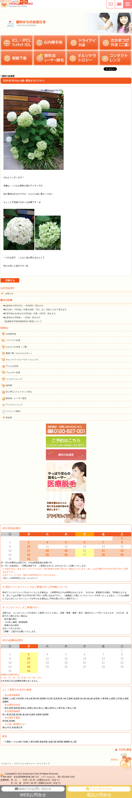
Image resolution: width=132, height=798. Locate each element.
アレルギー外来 (13, 372)
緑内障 (9, 385)
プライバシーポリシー (24, 763)
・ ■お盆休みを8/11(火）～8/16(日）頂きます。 (23, 305)
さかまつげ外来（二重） (17, 347)
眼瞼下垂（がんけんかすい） (19, 353)
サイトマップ (43, 763)
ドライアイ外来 (13, 340)
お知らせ (9, 293)
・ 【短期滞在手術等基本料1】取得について (21, 321)
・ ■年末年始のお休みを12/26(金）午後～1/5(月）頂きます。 (29, 313)
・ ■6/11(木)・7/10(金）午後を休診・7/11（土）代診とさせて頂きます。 (35, 309)
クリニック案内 (13, 411)
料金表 (9, 417)
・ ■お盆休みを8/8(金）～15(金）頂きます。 (21, 317)
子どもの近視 (12, 366)
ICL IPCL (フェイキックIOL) (19, 392)
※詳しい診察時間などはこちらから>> (20, 578)
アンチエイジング (14, 404)
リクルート (6, 763)
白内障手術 (11, 334)
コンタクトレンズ (14, 379)
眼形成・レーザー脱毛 (16, 398)
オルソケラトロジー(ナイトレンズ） (23, 359)
